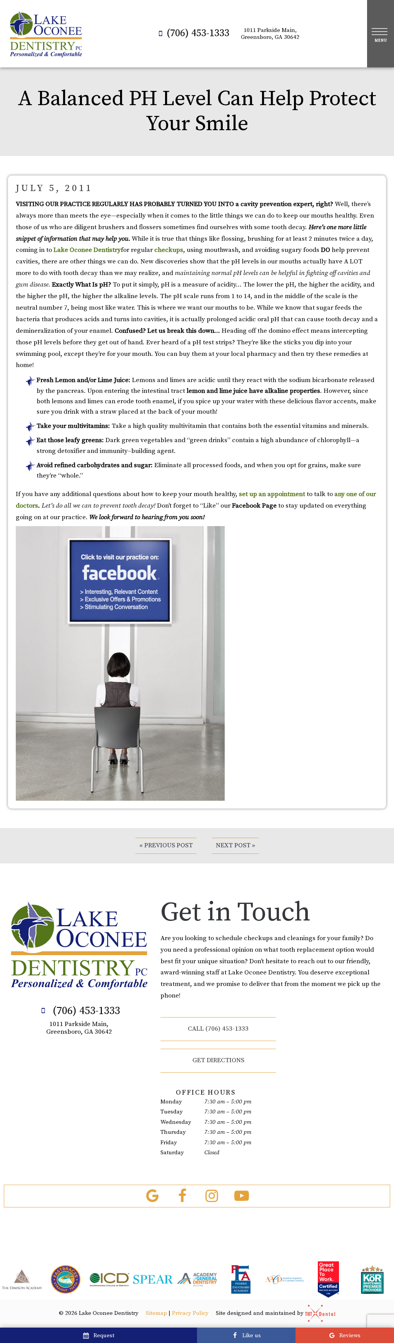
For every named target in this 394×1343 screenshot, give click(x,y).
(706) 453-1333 (198, 33)
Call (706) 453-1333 (218, 1028)
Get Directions (218, 1060)
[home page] (46, 33)
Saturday (172, 1152)
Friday (168, 1142)
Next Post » (235, 845)
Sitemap (156, 1313)
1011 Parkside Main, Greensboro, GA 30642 (270, 34)
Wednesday (175, 1122)
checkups (168, 250)
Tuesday (171, 1111)
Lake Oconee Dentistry (87, 250)
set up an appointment (272, 494)
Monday (171, 1101)
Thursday (173, 1132)
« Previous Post (166, 845)
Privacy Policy (190, 1313)
